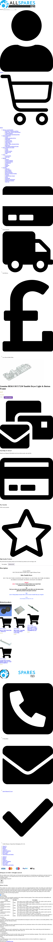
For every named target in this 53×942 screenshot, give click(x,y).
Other (6, 153)
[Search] (15, 9)
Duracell (7, 159)
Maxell (6, 164)
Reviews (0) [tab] (11, 564)
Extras (4, 154)
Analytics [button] (2, 926)
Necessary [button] (2, 893)
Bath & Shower (8, 171)
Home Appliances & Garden (8, 147)
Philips (6, 166)
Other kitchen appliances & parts (11, 146)
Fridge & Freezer (8, 141)
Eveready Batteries (9, 161)
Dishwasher (7, 139)
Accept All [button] (9, 878)
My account (5, 853)
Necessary (4, 895)
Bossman (7, 174)
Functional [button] (2, 917)
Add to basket (8, 397)
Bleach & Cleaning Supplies (11, 173)
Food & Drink (8, 155)
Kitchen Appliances (7, 135)
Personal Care (8, 152)
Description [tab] (4, 564)
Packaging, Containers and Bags (11, 131)
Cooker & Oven (8, 140)
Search (1, 9)
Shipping (4, 847)
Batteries (4, 158)
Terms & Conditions (7, 850)
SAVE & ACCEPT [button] (4, 940)
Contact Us (5, 849)
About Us (5, 846)
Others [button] (1, 936)
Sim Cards (7, 157)
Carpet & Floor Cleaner (10, 175)
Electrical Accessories (9, 180)
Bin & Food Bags (8, 172)
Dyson (6, 148)
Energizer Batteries (9, 160)
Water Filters (7, 142)
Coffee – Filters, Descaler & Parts (12, 144)
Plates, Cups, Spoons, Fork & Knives (12, 132)
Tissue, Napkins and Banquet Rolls (12, 134)
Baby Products (8, 170)
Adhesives (7, 168)
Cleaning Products (9, 133)
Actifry (6, 137)
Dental (6, 177)
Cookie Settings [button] (3, 878)
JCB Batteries (8, 162)
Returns (4, 848)
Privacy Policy (6, 852)
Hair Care (7, 181)
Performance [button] (2, 922)
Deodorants (7, 178)
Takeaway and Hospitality (8, 129)
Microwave (7, 145)
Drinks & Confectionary (10, 179)
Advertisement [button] (3, 931)
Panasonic (7, 165)
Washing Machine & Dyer (10, 138)
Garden (6, 149)
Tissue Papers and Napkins (8, 854)
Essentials (5, 167)
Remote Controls (8, 151)
